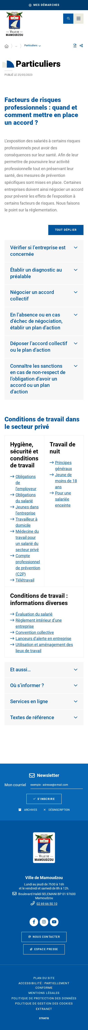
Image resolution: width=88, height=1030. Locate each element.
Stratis (44, 1018)
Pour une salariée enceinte (63, 499)
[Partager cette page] (81, 46)
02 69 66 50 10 (47, 903)
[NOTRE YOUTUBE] (54, 921)
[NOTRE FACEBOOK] (33, 921)
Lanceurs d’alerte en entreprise (43, 638)
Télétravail (25, 580)
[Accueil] (7, 46)
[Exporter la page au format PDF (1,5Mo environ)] (75, 45)
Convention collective (35, 632)
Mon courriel (15, 785)
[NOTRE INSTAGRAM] (44, 921)
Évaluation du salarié (34, 614)
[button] (68, 19)
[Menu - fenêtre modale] (78, 19)
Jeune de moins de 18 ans (66, 480)
